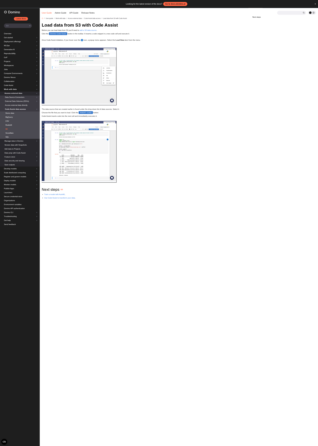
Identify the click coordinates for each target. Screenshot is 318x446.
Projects (7, 61)
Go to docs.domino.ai (175, 4)
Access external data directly (16, 105)
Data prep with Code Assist (15, 153)
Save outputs (9, 165)
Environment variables (12, 204)
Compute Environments (13, 73)
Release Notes (88, 13)
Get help (7, 220)
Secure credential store (13, 196)
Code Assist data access (15, 109)
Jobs (6, 69)
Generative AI (9, 49)
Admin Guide (60, 13)
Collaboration (9, 81)
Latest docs (21, 19)
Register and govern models (15, 177)
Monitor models (10, 185)
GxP (5, 57)
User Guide (47, 13)
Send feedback (10, 224)
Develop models (10, 169)
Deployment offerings (12, 41)
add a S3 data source (88, 30)
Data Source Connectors (14, 97)
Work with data (10, 89)
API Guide (73, 13)
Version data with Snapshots (15, 145)
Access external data (13, 93)
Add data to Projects (12, 149)
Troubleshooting (10, 216)
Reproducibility (10, 53)
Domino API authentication (14, 208)
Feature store (9, 157)
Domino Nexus (10, 77)
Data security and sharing (14, 161)
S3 (6, 129)
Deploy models (10, 181)
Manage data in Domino (13, 141)
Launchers (8, 192)
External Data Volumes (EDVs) (17, 101)
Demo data (9, 113)
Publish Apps (9, 189)
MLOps (7, 45)
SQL (7, 137)
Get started (8, 38)
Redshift (8, 125)
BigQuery (9, 117)
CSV (7, 121)
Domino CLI (8, 212)
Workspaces (9, 65)
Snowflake (9, 133)
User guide (49, 18)
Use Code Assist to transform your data (59, 198)
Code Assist (8, 85)
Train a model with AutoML (54, 194)
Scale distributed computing (15, 173)
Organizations (9, 200)
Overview (7, 34)
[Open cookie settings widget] (4, 442)
